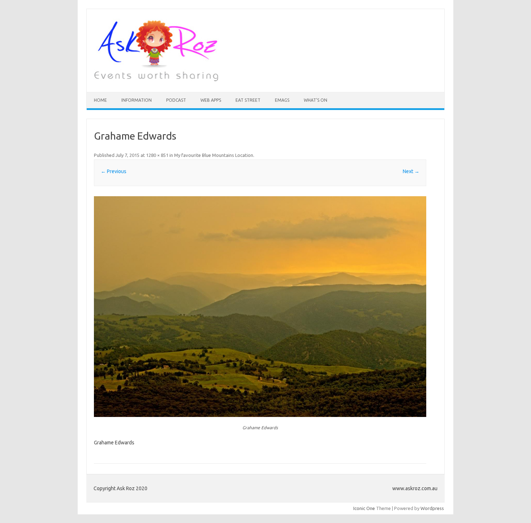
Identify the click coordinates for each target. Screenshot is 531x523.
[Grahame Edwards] (260, 306)
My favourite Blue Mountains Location (213, 155)
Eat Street (248, 100)
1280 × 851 (157, 155)
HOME (100, 100)
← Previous (113, 171)
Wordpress (432, 508)
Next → (411, 171)
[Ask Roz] (156, 80)
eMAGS (282, 100)
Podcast (176, 100)
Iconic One (364, 508)
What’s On (315, 100)
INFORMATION (136, 100)
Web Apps (210, 100)
